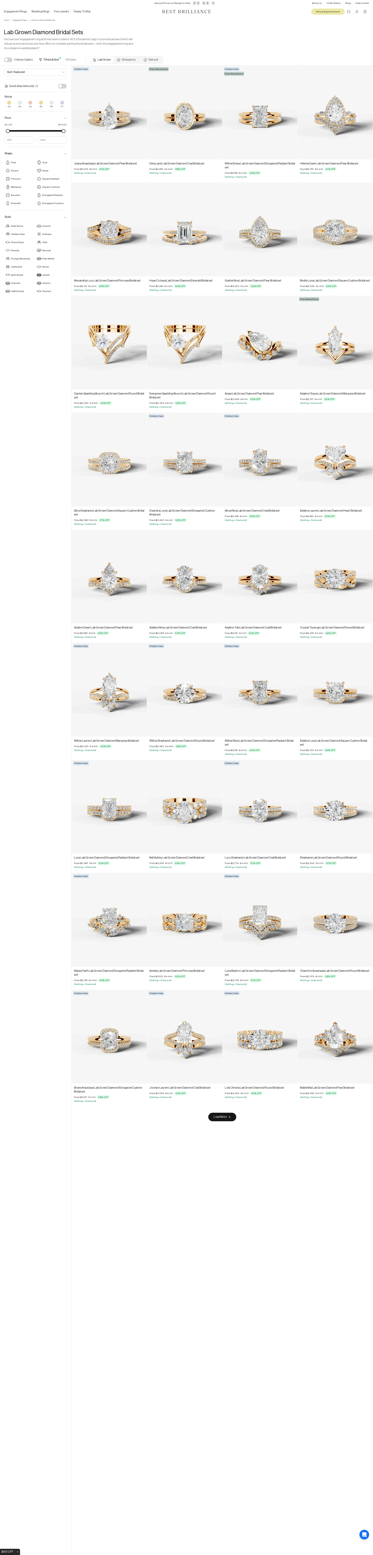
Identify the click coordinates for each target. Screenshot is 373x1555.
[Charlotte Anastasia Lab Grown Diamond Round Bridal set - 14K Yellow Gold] (335, 920)
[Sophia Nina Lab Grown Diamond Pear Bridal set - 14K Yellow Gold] (260, 229)
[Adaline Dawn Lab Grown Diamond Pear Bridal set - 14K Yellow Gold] (109, 576)
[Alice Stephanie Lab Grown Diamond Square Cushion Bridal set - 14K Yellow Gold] (109, 459)
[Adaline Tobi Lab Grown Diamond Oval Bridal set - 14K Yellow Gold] (260, 576)
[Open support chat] (364, 1546)
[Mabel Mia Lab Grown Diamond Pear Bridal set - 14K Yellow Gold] (335, 1037)
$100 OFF (7, 1552)
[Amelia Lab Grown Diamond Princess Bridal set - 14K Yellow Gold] (184, 920)
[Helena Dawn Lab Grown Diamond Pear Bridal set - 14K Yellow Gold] (335, 112)
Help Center (362, 3)
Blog (348, 3)
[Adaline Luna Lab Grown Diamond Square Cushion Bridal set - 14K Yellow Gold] (335, 689)
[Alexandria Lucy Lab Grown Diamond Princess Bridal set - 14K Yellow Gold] (109, 229)
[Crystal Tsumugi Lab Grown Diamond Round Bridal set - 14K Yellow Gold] (335, 576)
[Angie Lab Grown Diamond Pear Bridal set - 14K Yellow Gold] (260, 342)
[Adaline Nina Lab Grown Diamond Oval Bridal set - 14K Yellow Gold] (184, 576)
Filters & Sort (51, 59)
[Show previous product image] (77, 112)
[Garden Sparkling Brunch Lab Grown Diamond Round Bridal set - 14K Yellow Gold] (109, 342)
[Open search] (349, 12)
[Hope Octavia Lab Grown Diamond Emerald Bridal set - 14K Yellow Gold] (184, 229)
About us (317, 3)
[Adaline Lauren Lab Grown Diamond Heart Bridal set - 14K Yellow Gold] (335, 459)
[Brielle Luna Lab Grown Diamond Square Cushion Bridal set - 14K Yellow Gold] (335, 229)
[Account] (357, 12)
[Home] (186, 11)
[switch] (8, 59)
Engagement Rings (20, 20)
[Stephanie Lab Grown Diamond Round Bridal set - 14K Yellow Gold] (335, 807)
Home (6, 20)
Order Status (334, 3)
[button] (36, 118)
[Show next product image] (141, 112)
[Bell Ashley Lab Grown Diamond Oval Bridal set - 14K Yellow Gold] (184, 807)
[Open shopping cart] (365, 12)
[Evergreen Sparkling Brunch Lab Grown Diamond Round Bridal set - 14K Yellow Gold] (184, 342)
